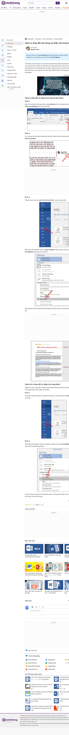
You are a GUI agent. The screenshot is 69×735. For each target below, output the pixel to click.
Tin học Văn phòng (47, 39)
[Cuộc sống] (2, 80)
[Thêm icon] (32, 607)
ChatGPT (31, 7)
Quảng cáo (54, 715)
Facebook (59, 715)
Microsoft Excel (32, 663)
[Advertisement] (12, 100)
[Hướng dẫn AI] (2, 50)
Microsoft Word (58, 39)
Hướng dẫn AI (17, 7)
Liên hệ (49, 715)
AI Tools (50, 7)
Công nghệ (30, 39)
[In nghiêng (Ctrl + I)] (39, 607)
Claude (25, 7)
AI (10, 7)
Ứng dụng (38, 39)
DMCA (64, 715)
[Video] (2, 75)
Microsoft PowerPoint (34, 666)
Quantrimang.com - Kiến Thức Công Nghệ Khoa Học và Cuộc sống (11, 3)
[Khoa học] (2, 85)
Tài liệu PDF (51, 669)
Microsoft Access (33, 669)
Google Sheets (52, 663)
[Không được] (25, 505)
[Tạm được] (27, 505)
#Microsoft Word (30, 509)
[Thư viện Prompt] (2, 45)
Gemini (38, 7)
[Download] (2, 70)
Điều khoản (28, 715)
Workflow (58, 7)
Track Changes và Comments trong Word (43, 63)
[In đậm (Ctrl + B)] (36, 607)
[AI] (2, 40)
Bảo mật (33, 715)
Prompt (44, 7)
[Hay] (30, 505)
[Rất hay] (31, 505)
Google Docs (51, 659)
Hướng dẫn (38, 715)
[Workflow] (2, 55)
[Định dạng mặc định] (42, 607)
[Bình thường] (28, 505)
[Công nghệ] (2, 60)
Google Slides (52, 666)
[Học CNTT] (2, 65)
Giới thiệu (22, 715)
